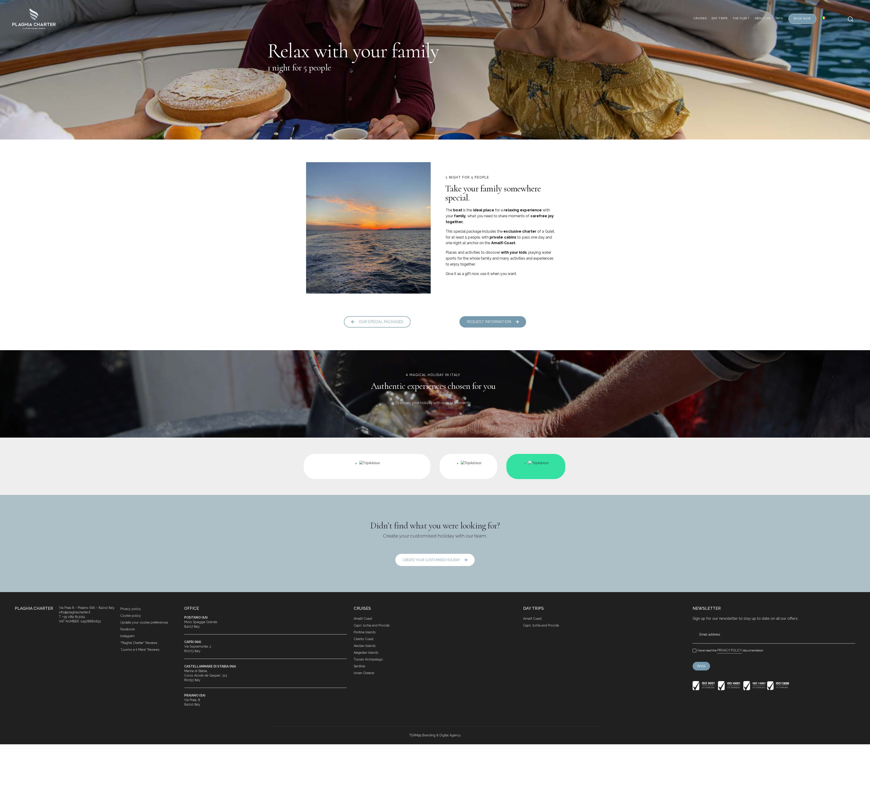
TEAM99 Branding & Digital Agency (435, 735)
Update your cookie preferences (144, 622)
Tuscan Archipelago (368, 659)
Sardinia (359, 666)
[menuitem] (824, 18)
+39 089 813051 (73, 617)
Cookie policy (130, 615)
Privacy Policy (729, 650)
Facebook (127, 629)
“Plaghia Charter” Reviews (138, 643)
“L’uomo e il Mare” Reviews (140, 649)
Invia (701, 666)
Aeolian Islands (365, 646)
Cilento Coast (363, 639)
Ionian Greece (364, 673)
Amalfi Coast (363, 618)
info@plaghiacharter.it (74, 612)
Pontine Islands (365, 632)
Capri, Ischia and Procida (371, 625)
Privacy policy (130, 609)
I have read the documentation (729, 650)
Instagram (127, 636)
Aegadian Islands (366, 652)
